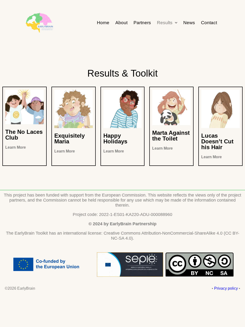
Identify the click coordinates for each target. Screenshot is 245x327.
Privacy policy (226, 288)
